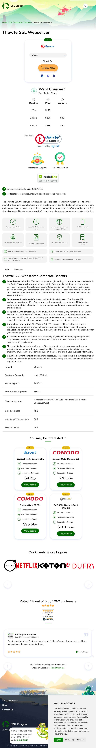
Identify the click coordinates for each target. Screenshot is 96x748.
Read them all (57, 667)
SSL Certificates (16, 22)
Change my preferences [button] (74, 740)
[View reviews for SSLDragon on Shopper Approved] (48, 615)
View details (30, 484)
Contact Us (7, 709)
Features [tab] (18, 269)
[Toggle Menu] (92, 6)
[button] (85, 6)
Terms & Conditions (38, 745)
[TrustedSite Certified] (48, 178)
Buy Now (50, 68)
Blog (4, 705)
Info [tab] (7, 269)
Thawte (27, 22)
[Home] (41, 5)
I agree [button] (58, 740)
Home (4, 22)
